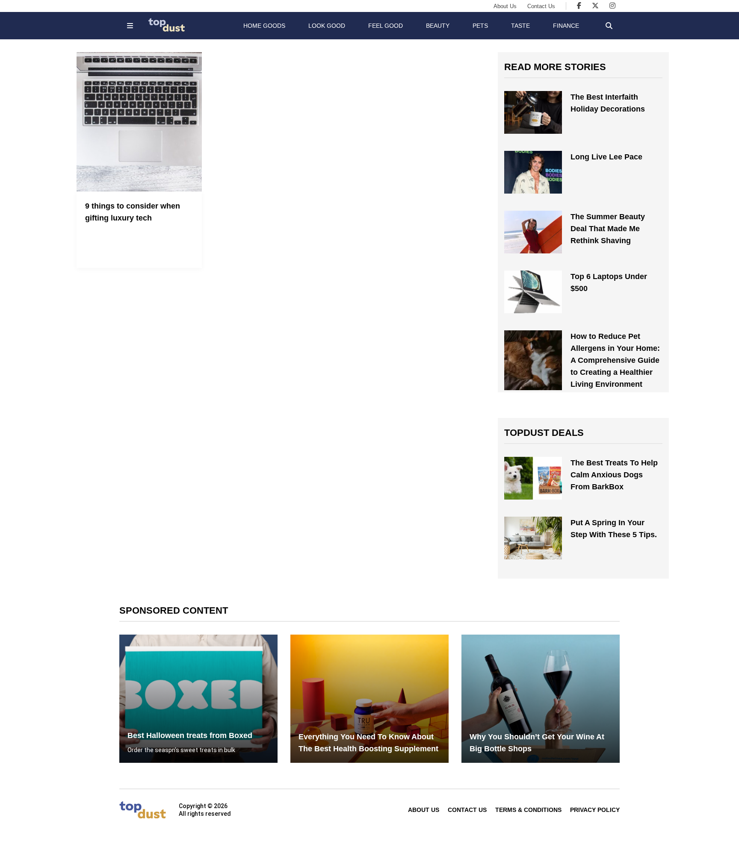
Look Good (326, 25)
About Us (505, 6)
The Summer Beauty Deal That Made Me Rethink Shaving (608, 228)
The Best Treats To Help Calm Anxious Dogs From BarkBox (614, 475)
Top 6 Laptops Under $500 (609, 282)
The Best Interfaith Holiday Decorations (608, 103)
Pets (480, 25)
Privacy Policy (595, 809)
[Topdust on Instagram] (612, 5)
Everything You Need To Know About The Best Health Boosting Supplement (368, 742)
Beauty (437, 25)
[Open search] (609, 25)
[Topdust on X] (595, 5)
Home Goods (264, 25)
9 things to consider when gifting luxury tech (132, 212)
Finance (566, 25)
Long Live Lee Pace (606, 157)
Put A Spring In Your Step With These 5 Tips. (614, 528)
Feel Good (385, 25)
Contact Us (541, 6)
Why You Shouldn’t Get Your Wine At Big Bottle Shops (537, 742)
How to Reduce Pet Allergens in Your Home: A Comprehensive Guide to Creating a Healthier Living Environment (615, 360)
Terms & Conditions (528, 809)
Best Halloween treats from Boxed (189, 735)
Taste (520, 25)
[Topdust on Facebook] (579, 5)
